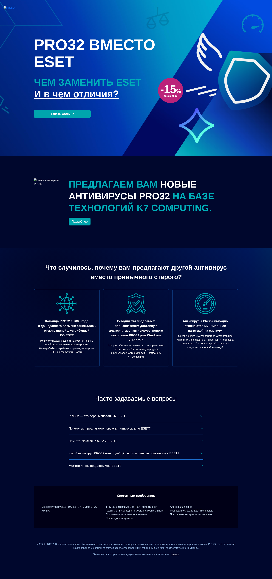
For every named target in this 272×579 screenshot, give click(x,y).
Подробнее (79, 221)
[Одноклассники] (139, 561)
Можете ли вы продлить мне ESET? (95, 465)
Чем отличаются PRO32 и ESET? (93, 441)
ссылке (175, 554)
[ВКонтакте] (132, 561)
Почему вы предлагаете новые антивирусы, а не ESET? (110, 428)
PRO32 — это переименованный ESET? (98, 416)
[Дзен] (124, 561)
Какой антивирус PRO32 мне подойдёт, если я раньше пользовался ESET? (124, 453)
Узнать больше (62, 114)
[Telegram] (147, 561)
